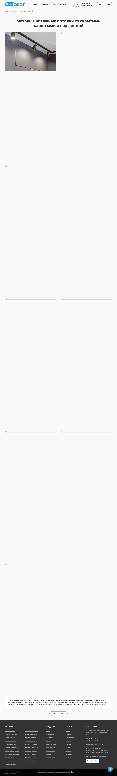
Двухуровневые (9, 757)
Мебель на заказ (50, 751)
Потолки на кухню (30, 737)
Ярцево (68, 731)
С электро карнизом (31, 734)
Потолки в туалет (30, 757)
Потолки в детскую (31, 751)
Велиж (68, 747)
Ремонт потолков (51, 744)
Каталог (35, 4)
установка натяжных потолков (96, 733)
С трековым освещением (12, 747)
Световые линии (10, 737)
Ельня (68, 761)
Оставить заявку (104, 4)
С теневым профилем (11, 761)
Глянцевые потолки (11, 734)
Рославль (69, 757)
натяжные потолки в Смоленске (66, 704)
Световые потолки (10, 741)
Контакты (62, 4)
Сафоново (69, 734)
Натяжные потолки (11, 11)
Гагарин (68, 744)
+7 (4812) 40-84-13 (87, 3)
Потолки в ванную (30, 754)
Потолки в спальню (31, 744)
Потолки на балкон (30, 761)
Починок (68, 751)
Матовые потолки (10, 731)
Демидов (68, 741)
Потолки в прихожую (31, 747)
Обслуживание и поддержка (63, 772)
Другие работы (58, 713)
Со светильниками (10, 744)
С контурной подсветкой (12, 751)
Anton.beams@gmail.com (99, 756)
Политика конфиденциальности (46, 772)
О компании (49, 737)
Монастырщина (70, 737)
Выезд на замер (50, 747)
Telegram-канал (50, 757)
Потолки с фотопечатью (12, 754)
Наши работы (46, 4)
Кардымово (69, 754)
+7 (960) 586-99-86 (87, 5)
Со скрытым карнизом (31, 731)
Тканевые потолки (10, 764)
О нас (55, 4)
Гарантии (48, 741)
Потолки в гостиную (31, 741)
